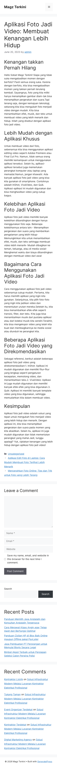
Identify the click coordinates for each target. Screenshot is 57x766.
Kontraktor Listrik (13, 679)
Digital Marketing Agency (18, 739)
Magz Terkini (15, 7)
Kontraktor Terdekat (15, 724)
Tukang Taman (12, 694)
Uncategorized (16, 453)
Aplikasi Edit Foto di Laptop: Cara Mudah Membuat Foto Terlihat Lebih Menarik (24, 462)
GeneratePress (44, 761)
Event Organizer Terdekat (18, 709)
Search (8, 588)
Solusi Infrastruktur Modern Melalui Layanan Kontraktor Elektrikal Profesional (26, 683)
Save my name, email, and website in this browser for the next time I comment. (28, 559)
